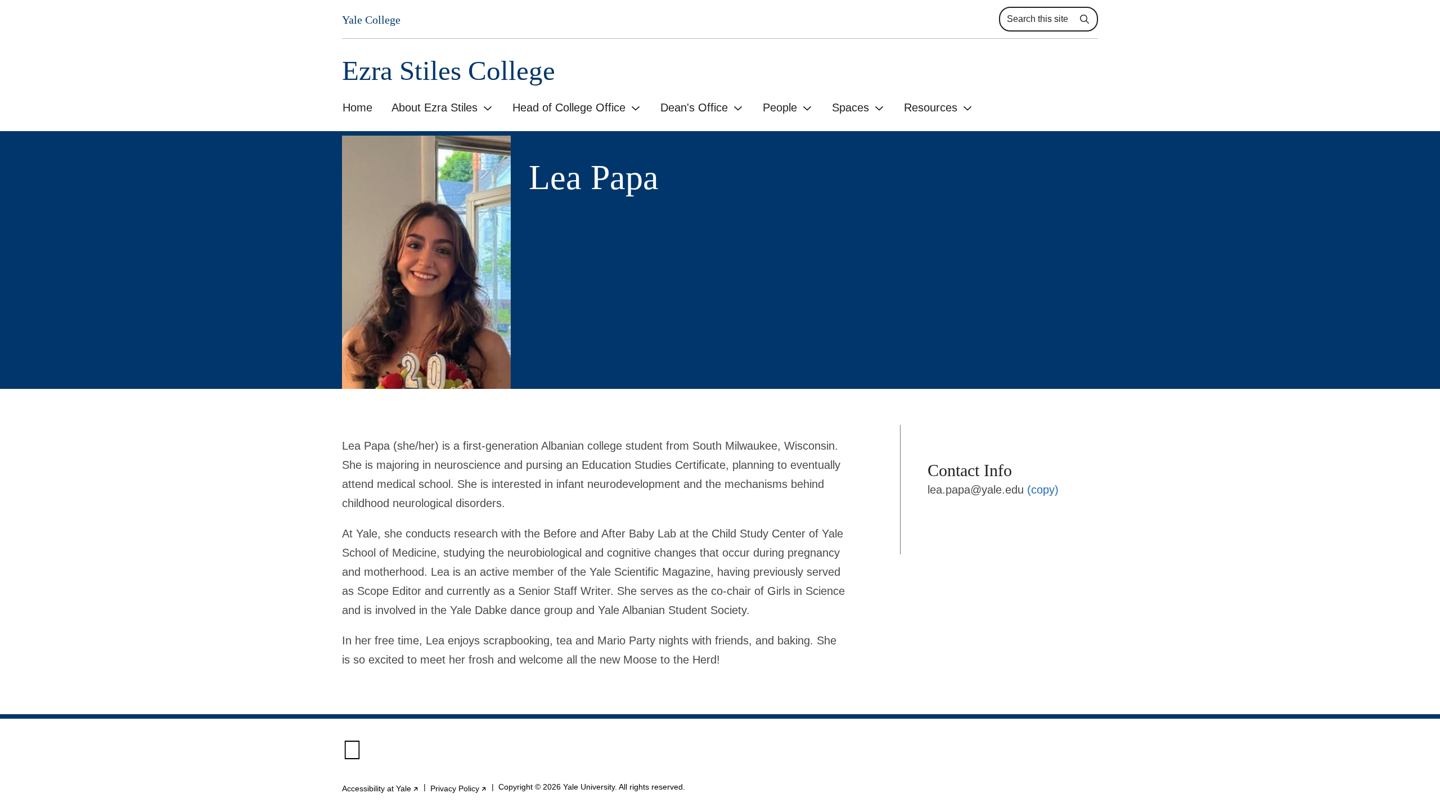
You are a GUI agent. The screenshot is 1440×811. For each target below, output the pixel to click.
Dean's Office (694, 107)
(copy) (1043, 489)
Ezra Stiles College (448, 70)
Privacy (458, 788)
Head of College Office (569, 107)
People (780, 107)
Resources (930, 107)
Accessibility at (380, 788)
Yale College (371, 20)
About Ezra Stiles (435, 107)
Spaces (850, 107)
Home (357, 107)
